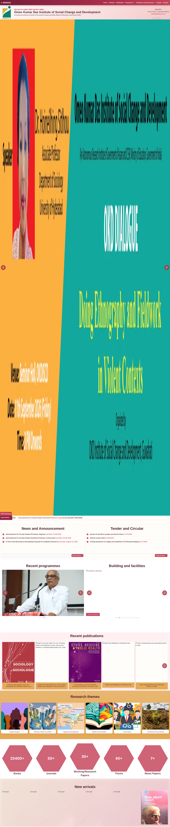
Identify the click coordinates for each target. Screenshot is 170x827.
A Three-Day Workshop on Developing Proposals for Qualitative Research (42, 542)
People (159, 2)
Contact (165, 2)
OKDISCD (7, 3)
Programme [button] (129, 2)
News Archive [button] (76, 555)
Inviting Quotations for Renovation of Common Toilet (112, 546)
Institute (112, 2)
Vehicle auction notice (102, 539)
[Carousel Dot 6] (126, 618)
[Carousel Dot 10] (134, 618)
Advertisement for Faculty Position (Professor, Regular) (33, 535)
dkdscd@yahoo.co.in (158, 14)
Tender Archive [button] (160, 555)
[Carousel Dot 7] (128, 618)
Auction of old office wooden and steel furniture (111, 535)
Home (105, 2)
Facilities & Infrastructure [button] (145, 2)
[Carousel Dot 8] (130, 618)
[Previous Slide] (3, 267)
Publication (120, 2)
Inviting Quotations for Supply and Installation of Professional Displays (118, 543)
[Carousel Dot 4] (46, 618)
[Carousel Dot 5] (124, 618)
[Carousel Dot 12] (139, 618)
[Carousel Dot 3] (44, 618)
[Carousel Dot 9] (132, 618)
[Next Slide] (166, 267)
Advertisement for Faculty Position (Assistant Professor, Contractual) (38, 538)
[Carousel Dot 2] (42, 618)
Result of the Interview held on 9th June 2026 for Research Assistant (34, 546)
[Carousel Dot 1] (40, 618)
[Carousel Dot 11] (136, 618)
